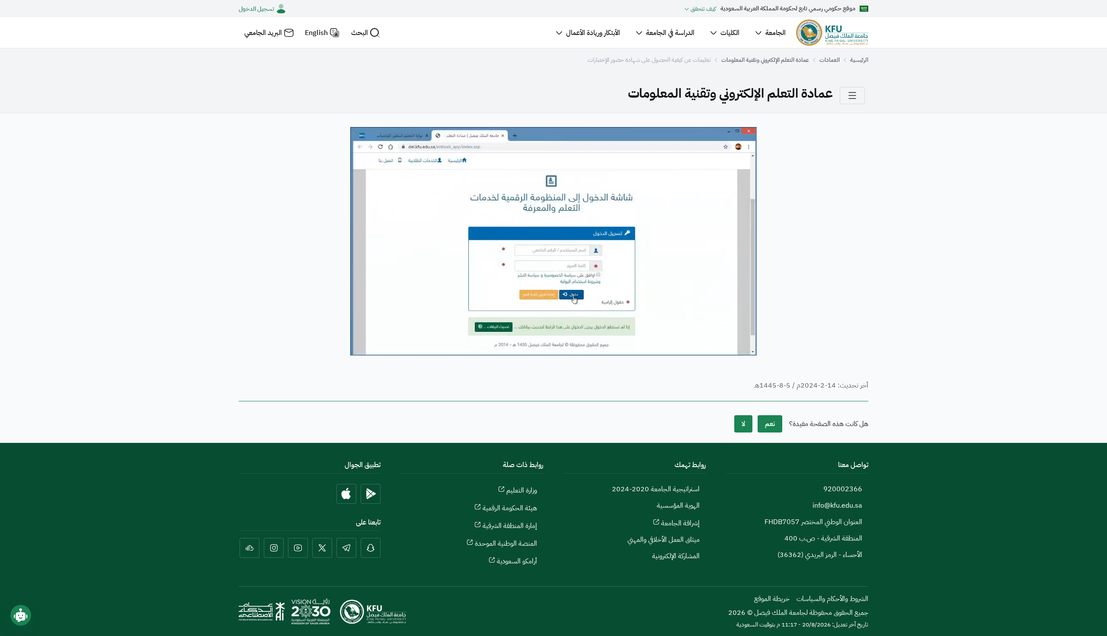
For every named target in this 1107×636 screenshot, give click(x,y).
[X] (322, 548)
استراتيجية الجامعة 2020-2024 (656, 489)
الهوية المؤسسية (678, 505)
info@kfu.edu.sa (837, 505)
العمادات (829, 59)
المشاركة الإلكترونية (676, 556)
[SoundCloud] (249, 548)
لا (743, 424)
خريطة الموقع (772, 599)
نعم (770, 424)
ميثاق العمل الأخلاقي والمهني (663, 539)
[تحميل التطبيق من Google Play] (371, 494)
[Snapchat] (371, 548)
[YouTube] (298, 548)
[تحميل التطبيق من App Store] (346, 494)
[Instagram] (274, 548)
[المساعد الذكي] (20, 615)
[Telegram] (346, 548)
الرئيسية (859, 59)
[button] (366, 32)
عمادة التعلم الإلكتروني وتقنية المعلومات (765, 59)
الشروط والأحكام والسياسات (832, 599)
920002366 (842, 489)
